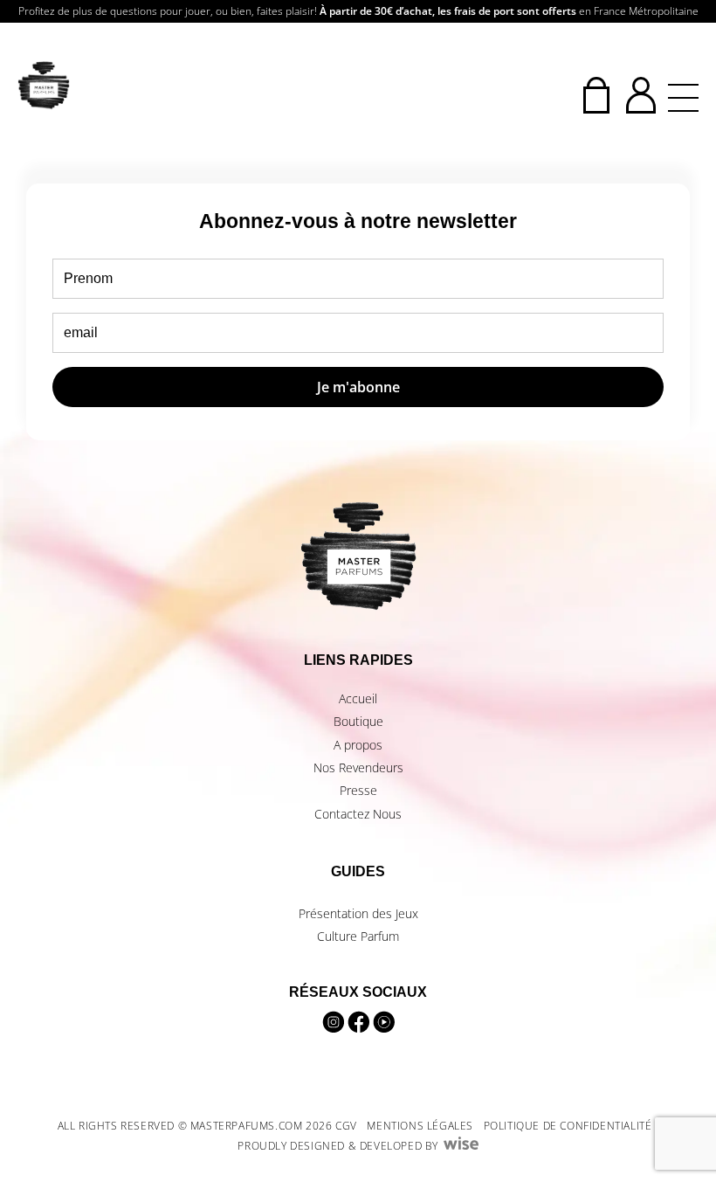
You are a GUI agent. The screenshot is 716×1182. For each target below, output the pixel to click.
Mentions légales (420, 1125)
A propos (358, 744)
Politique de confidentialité (568, 1125)
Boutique (358, 721)
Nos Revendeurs (358, 767)
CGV (346, 1125)
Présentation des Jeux (358, 913)
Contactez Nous (358, 813)
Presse (358, 790)
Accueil (358, 698)
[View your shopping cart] (596, 95)
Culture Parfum (358, 936)
